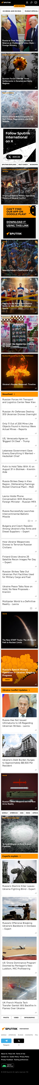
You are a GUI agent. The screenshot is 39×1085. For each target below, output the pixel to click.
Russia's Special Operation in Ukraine (16, 55)
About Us (4, 1054)
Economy (29, 1035)
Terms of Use (20, 1054)
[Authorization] (27, 2)
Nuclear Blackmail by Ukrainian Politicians (17, 356)
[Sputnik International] (6, 3)
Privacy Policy (24, 1057)
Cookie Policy (14, 1057)
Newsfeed (7, 394)
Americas (12, 1035)
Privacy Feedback (7, 1060)
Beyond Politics (8, 93)
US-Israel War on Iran (10, 318)
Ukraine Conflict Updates (14, 690)
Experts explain (10, 856)
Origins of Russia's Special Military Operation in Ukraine (19, 170)
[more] (35, 49)
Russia (20, 1035)
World (4, 17)
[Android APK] (7, 1065)
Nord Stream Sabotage (10, 818)
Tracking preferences (21, 1060)
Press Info (11, 1054)
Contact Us (5, 1057)
